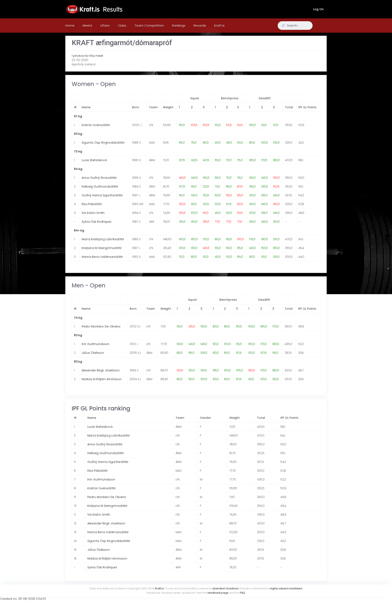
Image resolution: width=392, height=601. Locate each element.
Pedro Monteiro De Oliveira (101, 326)
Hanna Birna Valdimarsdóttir (102, 257)
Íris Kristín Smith (93, 213)
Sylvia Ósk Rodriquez (96, 222)
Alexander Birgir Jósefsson (101, 370)
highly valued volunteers (286, 588)
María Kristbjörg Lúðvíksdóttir (103, 239)
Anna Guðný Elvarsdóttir (99, 178)
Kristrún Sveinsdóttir (96, 125)
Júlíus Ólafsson (93, 353)
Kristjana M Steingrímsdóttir (102, 248)
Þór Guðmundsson (95, 344)
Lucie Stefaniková (94, 160)
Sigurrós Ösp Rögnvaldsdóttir (103, 143)
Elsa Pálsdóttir (92, 204)
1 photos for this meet (87, 56)
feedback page (218, 592)
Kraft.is (159, 588)
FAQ (242, 592)
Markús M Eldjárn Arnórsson (101, 379)
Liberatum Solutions (225, 588)
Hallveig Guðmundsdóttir (100, 186)
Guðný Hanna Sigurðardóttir (102, 195)
